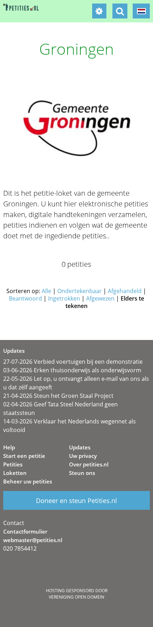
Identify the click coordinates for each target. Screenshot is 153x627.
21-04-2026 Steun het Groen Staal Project (58, 396)
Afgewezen (100, 298)
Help (9, 447)
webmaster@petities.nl (32, 540)
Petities (12, 464)
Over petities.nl (89, 464)
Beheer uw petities (27, 481)
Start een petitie (24, 455)
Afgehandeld (125, 291)
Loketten (15, 472)
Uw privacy (83, 455)
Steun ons (82, 472)
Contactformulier (25, 531)
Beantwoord (25, 298)
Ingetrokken (64, 298)
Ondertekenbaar (79, 291)
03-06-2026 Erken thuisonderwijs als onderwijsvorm (72, 370)
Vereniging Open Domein (76, 597)
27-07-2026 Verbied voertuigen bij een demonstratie (73, 362)
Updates (79, 447)
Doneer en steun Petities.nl (76, 500)
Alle (46, 291)
